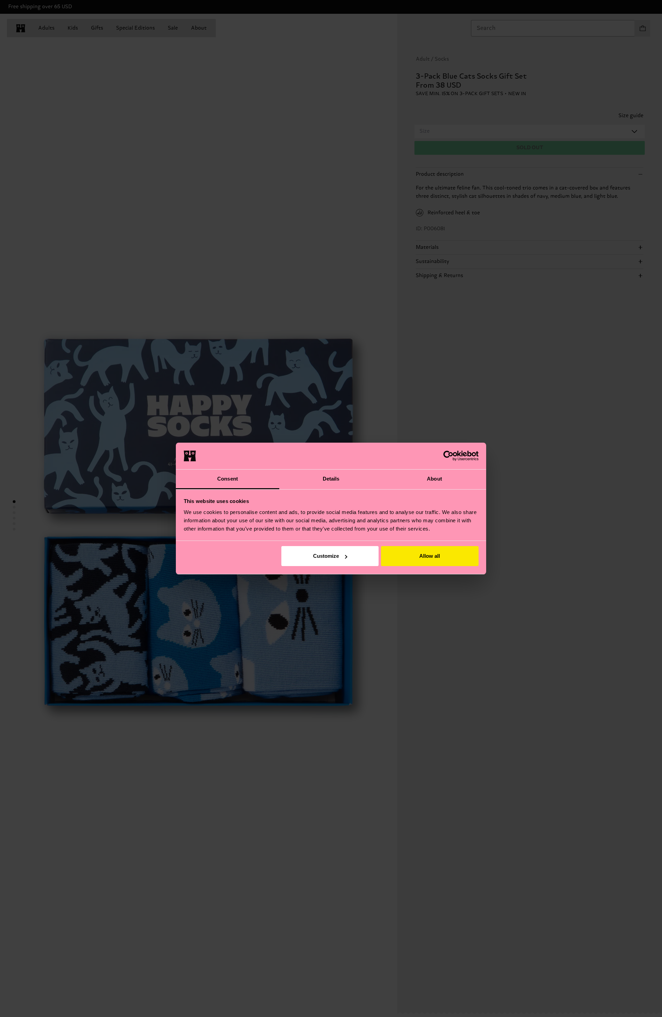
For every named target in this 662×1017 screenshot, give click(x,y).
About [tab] (434, 479)
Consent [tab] (227, 479)
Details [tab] (331, 479)
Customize (326, 556)
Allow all (429, 556)
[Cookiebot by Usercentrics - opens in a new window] (448, 456)
